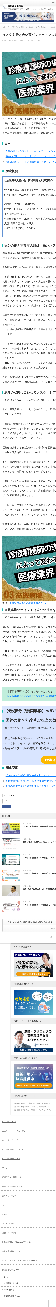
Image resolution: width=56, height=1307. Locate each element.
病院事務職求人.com (10, 1270)
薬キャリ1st (7, 1214)
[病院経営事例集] (13, 8)
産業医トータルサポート (12, 1186)
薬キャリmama (8, 1223)
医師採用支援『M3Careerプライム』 (17, 1242)
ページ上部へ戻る (52, 1303)
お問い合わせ (9, 1290)
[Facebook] (7, 801)
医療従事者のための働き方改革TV (28, 603)
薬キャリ (5, 1205)
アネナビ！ (6, 1168)
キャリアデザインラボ (11, 1140)
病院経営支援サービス (11, 1251)
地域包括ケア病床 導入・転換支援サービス (19, 1261)
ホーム (6, 1277)
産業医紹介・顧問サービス (13, 1177)
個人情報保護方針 (11, 1283)
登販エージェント (9, 1233)
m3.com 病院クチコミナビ (13, 1149)
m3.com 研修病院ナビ (11, 1159)
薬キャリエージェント (11, 1196)
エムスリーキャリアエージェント (15, 1131)
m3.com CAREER (9, 1122)
